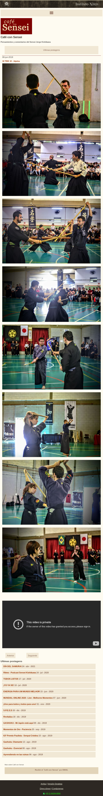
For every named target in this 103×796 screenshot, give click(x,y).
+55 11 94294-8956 (52, 793)
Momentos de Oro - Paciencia (17, 729)
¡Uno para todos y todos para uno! (19, 704)
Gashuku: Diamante (12, 742)
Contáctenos (57, 789)
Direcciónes (45, 789)
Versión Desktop (55, 784)
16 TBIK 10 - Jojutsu (11, 61)
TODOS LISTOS (10, 679)
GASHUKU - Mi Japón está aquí (18, 723)
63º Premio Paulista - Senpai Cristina (20, 736)
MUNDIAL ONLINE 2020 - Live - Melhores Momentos (28, 698)
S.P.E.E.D (7, 710)
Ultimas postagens (51, 50)
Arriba (43, 784)
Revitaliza (8, 717)
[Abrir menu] (51, 13)
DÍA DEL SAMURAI (12, 666)
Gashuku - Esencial (12, 748)
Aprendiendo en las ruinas (16, 754)
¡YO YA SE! (8, 685)
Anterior (10, 656)
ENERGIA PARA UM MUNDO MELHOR (21, 691)
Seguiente (32, 656)
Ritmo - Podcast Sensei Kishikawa (19, 673)
